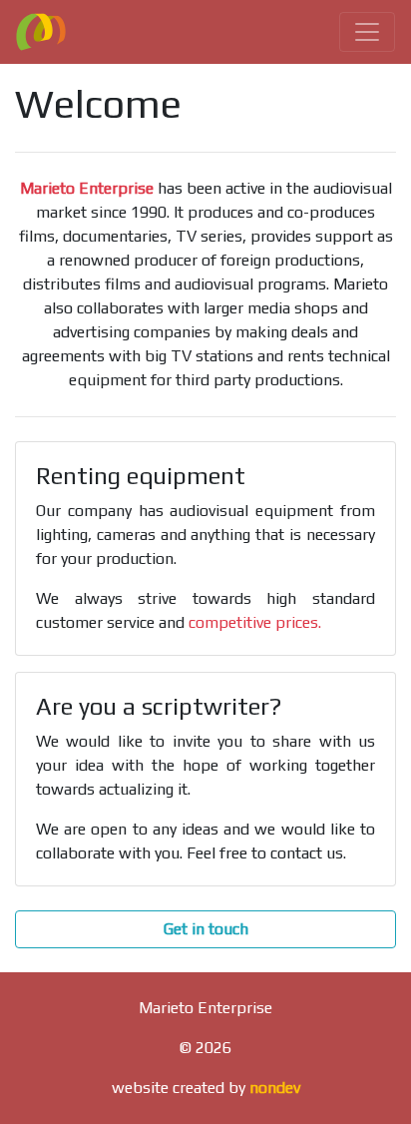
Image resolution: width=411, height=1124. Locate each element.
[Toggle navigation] (367, 32)
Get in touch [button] (206, 928)
